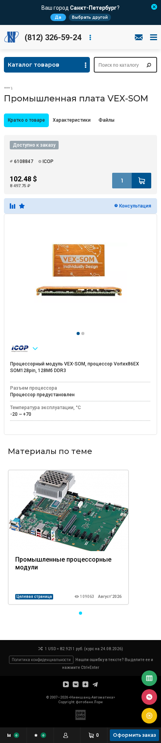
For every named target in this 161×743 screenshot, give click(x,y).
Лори (98, 702)
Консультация (135, 206)
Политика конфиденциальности (41, 660)
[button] (80, 613)
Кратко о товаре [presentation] (26, 120)
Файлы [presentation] (106, 120)
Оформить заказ (134, 735)
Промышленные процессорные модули (63, 563)
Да (58, 17)
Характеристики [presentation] (72, 120)
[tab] (26, 120)
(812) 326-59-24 (53, 37)
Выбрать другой (90, 17)
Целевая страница (34, 596)
